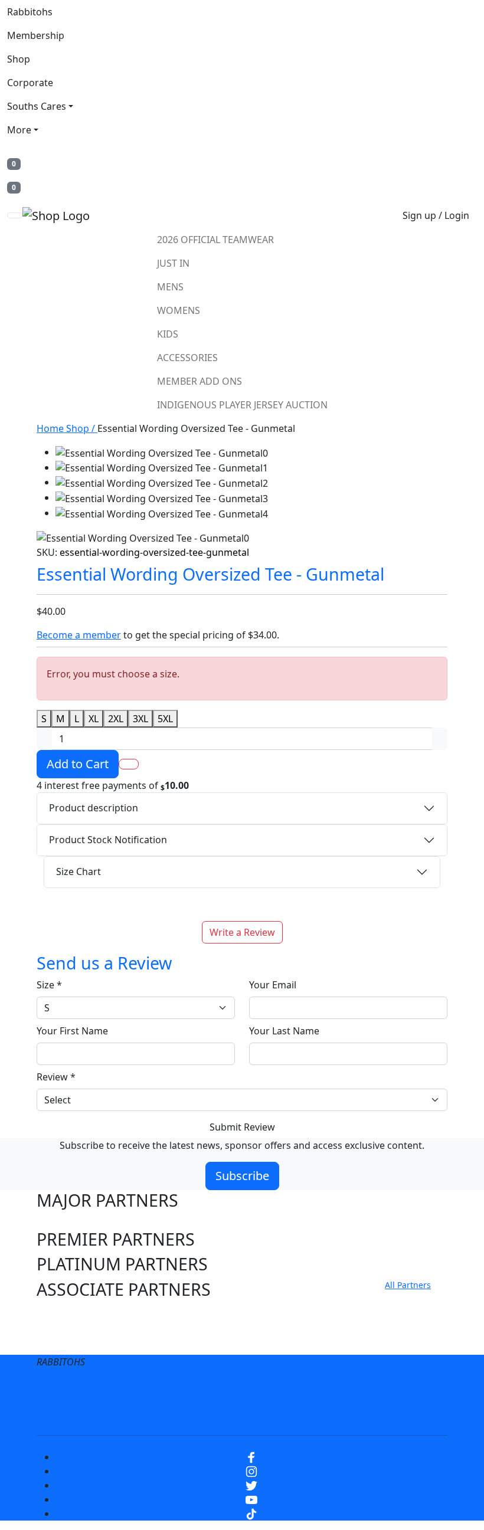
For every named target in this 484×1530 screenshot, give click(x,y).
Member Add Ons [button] (199, 381)
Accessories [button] (187, 357)
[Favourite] (129, 764)
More (19, 129)
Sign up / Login (436, 215)
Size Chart (78, 871)
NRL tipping (264, 1413)
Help (313, 1390)
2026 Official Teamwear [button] (215, 239)
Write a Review (242, 932)
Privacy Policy (201, 1390)
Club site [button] (70, 1315)
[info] (196, 786)
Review (56, 1076)
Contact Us (367, 1390)
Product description (93, 807)
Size (49, 984)
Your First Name (72, 1030)
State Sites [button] (77, 1339)
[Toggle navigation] (14, 215)
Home (51, 428)
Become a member (79, 634)
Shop (18, 59)
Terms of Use (122, 1390)
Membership (35, 35)
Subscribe (242, 1176)
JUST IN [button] (173, 263)
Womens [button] (178, 310)
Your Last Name (284, 1030)
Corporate (30, 82)
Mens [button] (170, 286)
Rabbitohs (30, 11)
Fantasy (326, 1413)
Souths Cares (36, 106)
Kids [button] (167, 333)
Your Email (272, 984)
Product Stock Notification (108, 839)
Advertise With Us (180, 1413)
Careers (267, 1390)
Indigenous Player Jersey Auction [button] (242, 404)
